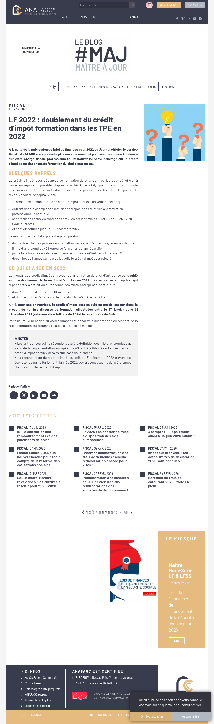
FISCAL (66, 87)
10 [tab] (116, 512)
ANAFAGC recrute (36, 694)
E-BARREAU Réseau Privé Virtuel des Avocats (105, 677)
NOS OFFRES (89, 17)
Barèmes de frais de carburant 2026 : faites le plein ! (169, 481)
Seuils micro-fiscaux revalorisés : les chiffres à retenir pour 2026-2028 (38, 481)
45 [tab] (126, 512)
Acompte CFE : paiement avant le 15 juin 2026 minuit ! (171, 433)
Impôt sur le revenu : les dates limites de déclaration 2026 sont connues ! (171, 456)
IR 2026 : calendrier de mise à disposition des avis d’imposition (106, 435)
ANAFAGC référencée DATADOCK (96, 683)
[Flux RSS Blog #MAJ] (200, 18)
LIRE (176, 640)
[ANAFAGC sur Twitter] (183, 18)
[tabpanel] (107, 458)
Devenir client (169, 4)
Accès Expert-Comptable (41, 677)
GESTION (168, 87)
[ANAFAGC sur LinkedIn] (189, 18)
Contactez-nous (35, 683)
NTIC (128, 87)
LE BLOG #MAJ (127, 17)
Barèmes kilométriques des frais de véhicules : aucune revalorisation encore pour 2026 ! (105, 458)
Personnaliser (190, 716)
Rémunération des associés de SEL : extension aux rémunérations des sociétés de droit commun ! (106, 483)
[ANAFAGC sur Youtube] (194, 18)
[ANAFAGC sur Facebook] (177, 18)
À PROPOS (69, 17)
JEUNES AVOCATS (106, 87)
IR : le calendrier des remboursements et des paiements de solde (37, 435)
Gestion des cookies (37, 706)
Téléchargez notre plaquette (42, 689)
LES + (107, 17)
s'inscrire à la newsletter (31, 50)
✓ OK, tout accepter (150, 716)
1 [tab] (87, 512)
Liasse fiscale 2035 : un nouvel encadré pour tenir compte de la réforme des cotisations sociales (38, 458)
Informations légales (38, 700)
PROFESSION (146, 87)
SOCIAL (82, 87)
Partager (35, 714)
